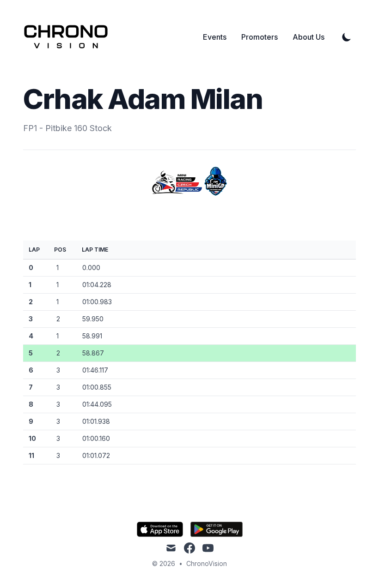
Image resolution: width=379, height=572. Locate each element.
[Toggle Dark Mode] (346, 37)
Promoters (259, 37)
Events (214, 37)
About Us (308, 37)
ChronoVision (206, 563)
